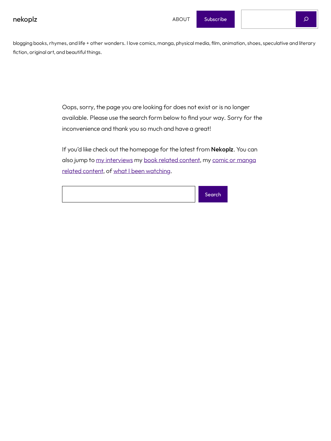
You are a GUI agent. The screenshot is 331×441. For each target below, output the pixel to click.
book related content (172, 160)
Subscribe (215, 19)
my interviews (114, 160)
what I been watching (141, 171)
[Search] (306, 19)
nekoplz (25, 19)
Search (213, 194)
